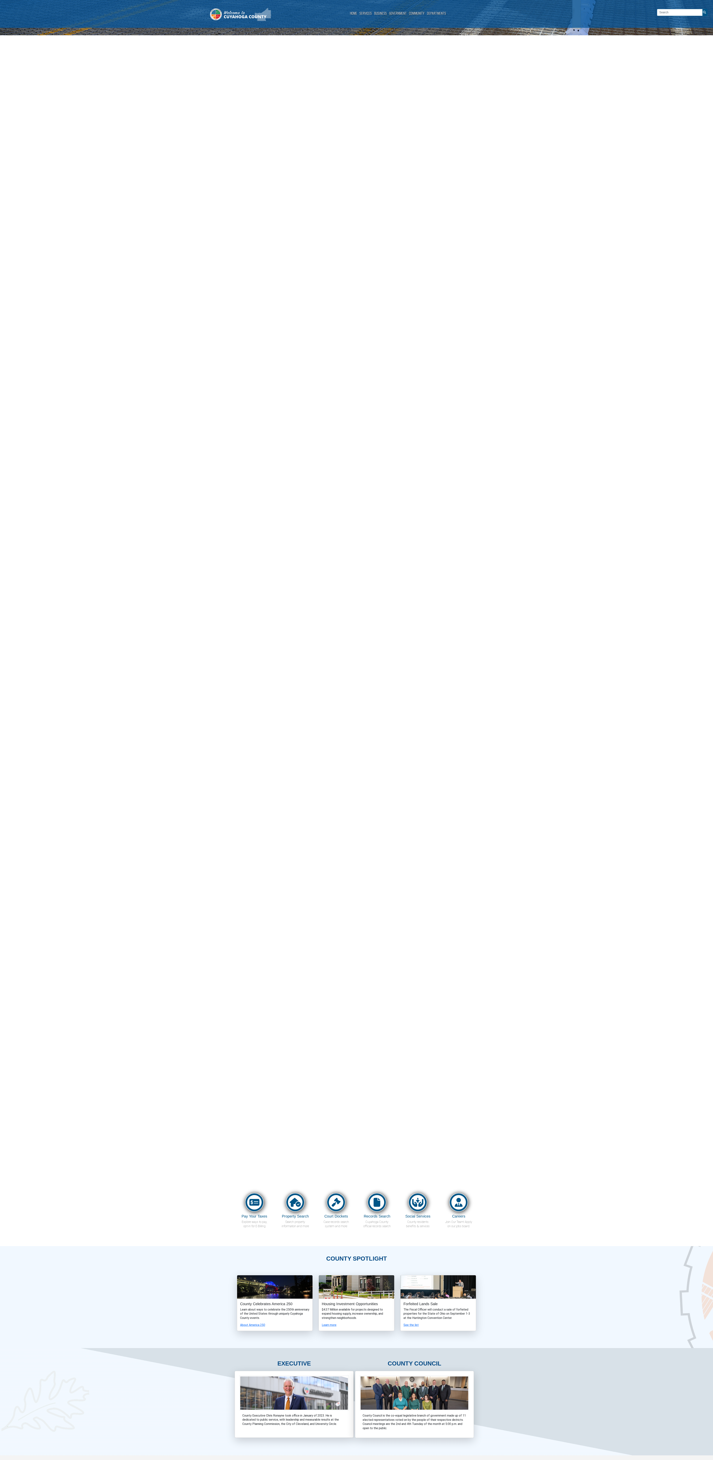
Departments (436, 13)
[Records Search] (377, 1203)
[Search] (704, 12)
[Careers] (458, 1203)
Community (416, 13)
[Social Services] (417, 1203)
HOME (353, 13)
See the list (411, 1325)
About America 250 (252, 1325)
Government (398, 13)
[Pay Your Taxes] (254, 1203)
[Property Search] (295, 1203)
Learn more (329, 1325)
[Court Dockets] (336, 1203)
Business (380, 13)
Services (365, 13)
